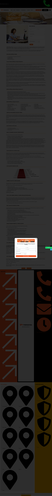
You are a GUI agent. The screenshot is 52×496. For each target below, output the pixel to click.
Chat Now (48, 247)
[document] (26, 248)
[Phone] (51, 249)
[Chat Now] (51, 248)
